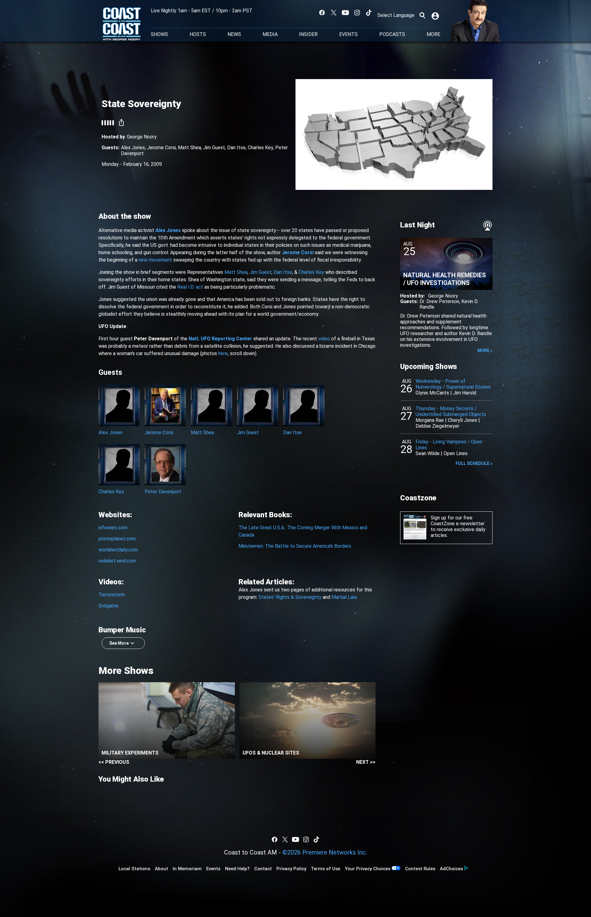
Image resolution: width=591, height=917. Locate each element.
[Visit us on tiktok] (368, 12)
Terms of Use (325, 868)
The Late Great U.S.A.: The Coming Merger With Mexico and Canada (303, 531)
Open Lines (456, 453)
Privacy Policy (291, 868)
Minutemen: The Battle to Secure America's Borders (295, 546)
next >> (366, 762)
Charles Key (260, 147)
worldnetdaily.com (118, 550)
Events (348, 34)
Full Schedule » (474, 463)
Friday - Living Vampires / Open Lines (449, 444)
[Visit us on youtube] (345, 12)
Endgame (108, 606)
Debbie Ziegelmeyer (437, 426)
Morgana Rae (430, 420)
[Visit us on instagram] (357, 12)
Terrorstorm (111, 595)
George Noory (142, 137)
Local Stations (134, 868)
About (161, 868)
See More (119, 643)
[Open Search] (422, 15)
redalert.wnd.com (117, 561)
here (223, 353)
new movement (155, 260)
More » (484, 350)
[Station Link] (122, 24)
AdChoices (451, 868)
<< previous (113, 762)
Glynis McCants (432, 393)
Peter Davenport (163, 492)
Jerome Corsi (161, 147)
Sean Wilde (428, 453)
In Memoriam (187, 868)
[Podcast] (487, 225)
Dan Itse (236, 147)
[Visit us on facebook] (322, 12)
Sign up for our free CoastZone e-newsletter (457, 521)
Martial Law (344, 597)
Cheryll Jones (462, 420)
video (324, 339)
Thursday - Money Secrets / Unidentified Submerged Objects (451, 411)
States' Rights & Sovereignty (290, 597)
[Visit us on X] (333, 12)
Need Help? (237, 868)
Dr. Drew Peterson (439, 301)
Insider (308, 34)
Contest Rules (420, 868)
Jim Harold (464, 393)
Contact (263, 868)
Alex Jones (133, 147)
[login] (436, 15)
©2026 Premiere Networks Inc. (324, 852)
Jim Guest (214, 147)
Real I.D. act (190, 287)
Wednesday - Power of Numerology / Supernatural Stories (453, 384)
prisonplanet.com (117, 539)
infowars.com (112, 528)
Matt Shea (189, 147)
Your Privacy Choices (367, 868)
